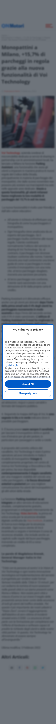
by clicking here (13, 364)
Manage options (28, 393)
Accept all (28, 383)
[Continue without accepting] (28, 334)
